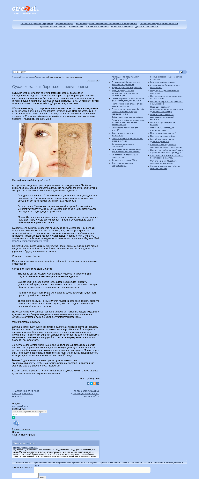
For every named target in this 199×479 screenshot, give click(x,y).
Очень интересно (23, 462)
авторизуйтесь (20, 406)
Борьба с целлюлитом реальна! (127, 87)
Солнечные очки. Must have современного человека (25, 393)
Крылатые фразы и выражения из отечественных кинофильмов (106, 23)
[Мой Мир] (97, 383)
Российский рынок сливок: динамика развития (162, 140)
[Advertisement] (99, 49)
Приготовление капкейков (162, 136)
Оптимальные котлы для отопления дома (162, 129)
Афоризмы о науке (64, 23)
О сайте (148, 462)
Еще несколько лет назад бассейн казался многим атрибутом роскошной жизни (128, 111)
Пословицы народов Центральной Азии (159, 23)
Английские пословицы (97, 26)
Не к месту (137, 462)
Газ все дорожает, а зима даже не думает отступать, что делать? (85, 393)
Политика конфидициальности (168, 462)
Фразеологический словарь (53, 26)
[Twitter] (91, 383)
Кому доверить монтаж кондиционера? (122, 164)
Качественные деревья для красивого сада (125, 156)
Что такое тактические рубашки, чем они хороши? (165, 167)
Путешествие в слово (110, 462)
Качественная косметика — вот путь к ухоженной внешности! (126, 150)
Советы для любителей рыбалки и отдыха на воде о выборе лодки (166, 151)
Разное (126, 462)
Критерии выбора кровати (162, 82)
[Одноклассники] (94, 383)
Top (37, 465)
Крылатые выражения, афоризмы (37, 23)
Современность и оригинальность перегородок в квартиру (166, 156)
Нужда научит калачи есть (25, 447)
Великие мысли (76, 26)
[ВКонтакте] (88, 383)
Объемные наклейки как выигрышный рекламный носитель (162, 116)
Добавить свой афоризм (147, 26)
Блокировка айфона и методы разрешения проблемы (126, 83)
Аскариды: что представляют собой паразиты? (125, 78)
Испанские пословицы (122, 26)
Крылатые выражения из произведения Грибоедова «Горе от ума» (65, 462)
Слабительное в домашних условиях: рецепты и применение (166, 145)
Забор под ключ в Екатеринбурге (127, 117)
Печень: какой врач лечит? (163, 133)
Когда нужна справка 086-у (124, 160)
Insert (42, 477)
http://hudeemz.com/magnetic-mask (30, 241)
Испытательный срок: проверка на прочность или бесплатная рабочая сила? (128, 122)
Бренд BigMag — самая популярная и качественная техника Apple (125, 92)
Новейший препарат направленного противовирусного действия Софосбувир (166, 109)
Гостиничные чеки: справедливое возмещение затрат (127, 105)
